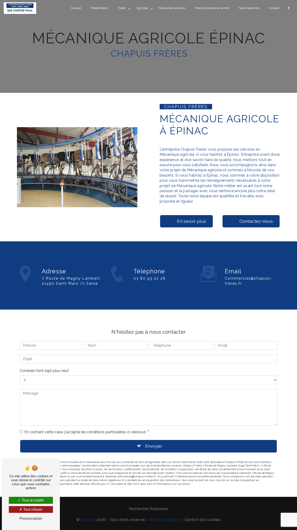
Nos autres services (172, 8)
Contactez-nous (256, 221)
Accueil (76, 8)
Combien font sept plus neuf (44, 370)
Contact (274, 8)
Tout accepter (32, 500)
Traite (121, 8)
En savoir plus (191, 221)
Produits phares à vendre (212, 8)
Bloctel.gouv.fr (100, 483)
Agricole (142, 8)
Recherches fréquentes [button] (148, 509)
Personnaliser (30, 518)
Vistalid (86, 519)
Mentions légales (164, 519)
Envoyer (153, 446)
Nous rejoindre (249, 8)
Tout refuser (32, 509)
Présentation (99, 8)
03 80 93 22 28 (149, 278)
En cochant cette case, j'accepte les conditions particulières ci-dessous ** (86, 432)
